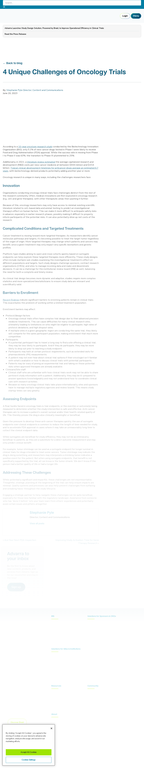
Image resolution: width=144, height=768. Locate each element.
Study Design (93, 621)
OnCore (54, 659)
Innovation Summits (96, 696)
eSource (55, 672)
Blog (53, 691)
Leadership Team (59, 724)
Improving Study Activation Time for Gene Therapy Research (77, 541)
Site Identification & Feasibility (101, 626)
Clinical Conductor (59, 663)
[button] (16, 587)
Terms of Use (107, 750)
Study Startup (93, 630)
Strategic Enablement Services (65, 676)
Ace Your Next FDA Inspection (20, 540)
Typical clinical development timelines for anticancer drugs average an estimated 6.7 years (50, 169)
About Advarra (58, 720)
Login (125, 15)
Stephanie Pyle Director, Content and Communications (34, 90)
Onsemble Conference (97, 691)
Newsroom (56, 696)
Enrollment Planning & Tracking (101, 639)
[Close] (51, 728)
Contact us (97, 651)
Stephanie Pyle (42, 513)
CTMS (54, 654)
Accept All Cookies (29, 752)
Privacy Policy (74, 750)
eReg (53, 667)
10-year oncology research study (35, 146)
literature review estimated (41, 162)
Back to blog (14, 63)
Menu (136, 15)
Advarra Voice (57, 704)
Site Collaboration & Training (100, 635)
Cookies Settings (29, 760)
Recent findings (11, 299)
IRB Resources (57, 626)
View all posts (37, 524)
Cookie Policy (91, 750)
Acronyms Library (59, 700)
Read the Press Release (15, 34)
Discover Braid (17, 722)
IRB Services (57, 621)
